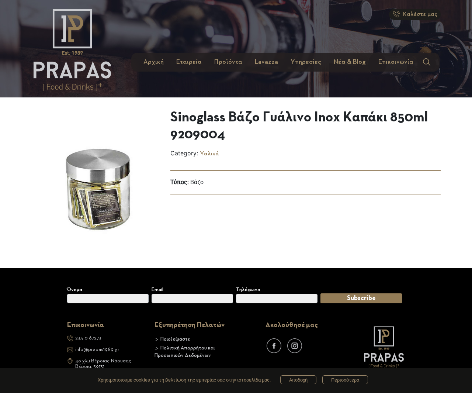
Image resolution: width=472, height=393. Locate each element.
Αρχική (153, 62)
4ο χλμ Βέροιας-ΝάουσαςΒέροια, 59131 (103, 363)
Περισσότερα (345, 380)
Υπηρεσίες (306, 62)
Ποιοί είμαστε (175, 339)
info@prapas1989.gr (97, 349)
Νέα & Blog (350, 62)
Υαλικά (209, 154)
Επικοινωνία (395, 62)
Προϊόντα (228, 62)
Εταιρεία (189, 62)
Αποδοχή (298, 380)
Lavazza (266, 62)
